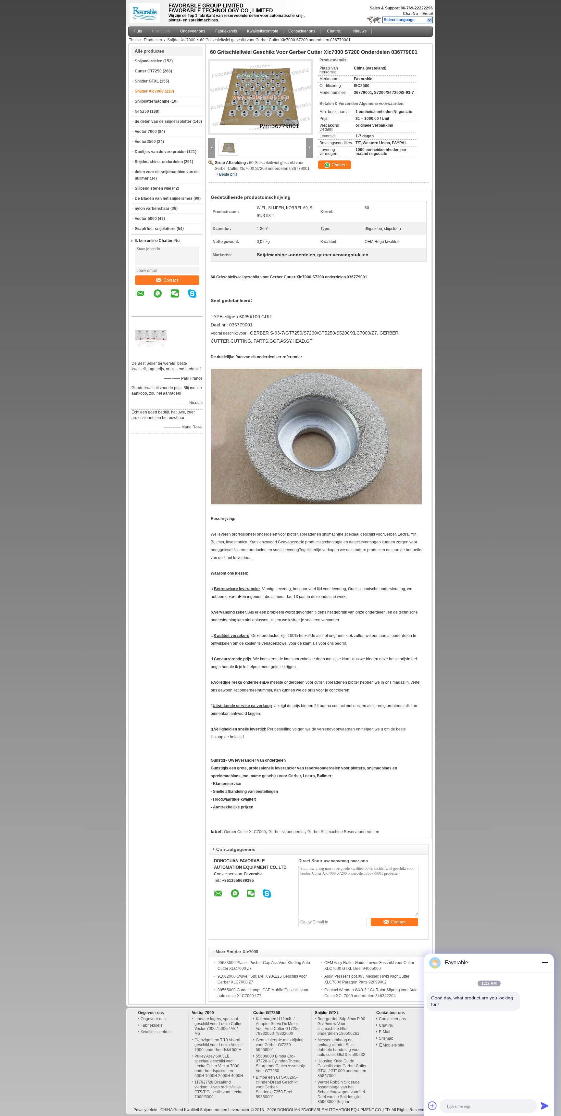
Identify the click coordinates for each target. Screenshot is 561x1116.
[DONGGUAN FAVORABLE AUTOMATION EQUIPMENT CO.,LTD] (429, 20)
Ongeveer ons (192, 31)
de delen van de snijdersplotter (163, 121)
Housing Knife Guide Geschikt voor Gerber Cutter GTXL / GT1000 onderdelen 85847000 (342, 1068)
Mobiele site (393, 1045)
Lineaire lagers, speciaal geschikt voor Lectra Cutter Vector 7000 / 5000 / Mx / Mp (218, 1026)
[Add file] (432, 1105)
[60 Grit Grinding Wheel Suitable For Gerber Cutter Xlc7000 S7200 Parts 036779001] (260, 97)
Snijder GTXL (147, 81)
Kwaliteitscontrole (262, 31)
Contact (171, 280)
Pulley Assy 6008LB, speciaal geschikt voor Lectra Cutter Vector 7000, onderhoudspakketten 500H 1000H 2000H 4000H (218, 1066)
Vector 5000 (146, 218)
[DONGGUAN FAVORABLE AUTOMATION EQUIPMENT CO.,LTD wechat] (179, 298)
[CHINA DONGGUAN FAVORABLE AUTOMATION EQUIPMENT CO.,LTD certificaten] (151, 355)
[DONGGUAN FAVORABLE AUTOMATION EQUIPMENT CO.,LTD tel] (140, 310)
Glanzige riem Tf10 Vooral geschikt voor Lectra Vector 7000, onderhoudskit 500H (218, 1045)
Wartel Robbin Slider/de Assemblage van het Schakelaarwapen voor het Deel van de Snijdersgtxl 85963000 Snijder (341, 1092)
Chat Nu (410, 13)
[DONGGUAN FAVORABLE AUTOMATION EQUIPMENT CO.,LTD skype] (196, 298)
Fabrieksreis (226, 31)
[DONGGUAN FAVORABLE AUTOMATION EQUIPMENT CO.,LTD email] (144, 298)
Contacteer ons (301, 31)
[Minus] (545, 963)
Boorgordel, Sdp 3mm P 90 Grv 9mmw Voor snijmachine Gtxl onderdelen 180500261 (341, 1026)
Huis (138, 31)
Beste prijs (228, 174)
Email (427, 13)
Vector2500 (145, 141)
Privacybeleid (145, 1110)
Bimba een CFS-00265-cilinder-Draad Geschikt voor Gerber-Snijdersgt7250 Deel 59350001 (277, 1087)
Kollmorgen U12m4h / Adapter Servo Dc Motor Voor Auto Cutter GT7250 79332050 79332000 (278, 1026)
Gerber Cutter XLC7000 (245, 832)
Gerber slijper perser (286, 832)
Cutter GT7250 (148, 71)
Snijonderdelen (148, 61)
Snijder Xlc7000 (181, 40)
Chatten (338, 164)
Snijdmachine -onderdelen (159, 161)
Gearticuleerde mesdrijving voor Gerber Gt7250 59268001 (280, 1045)
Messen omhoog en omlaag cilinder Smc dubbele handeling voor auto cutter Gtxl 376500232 (341, 1047)
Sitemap (386, 1038)
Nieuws (360, 31)
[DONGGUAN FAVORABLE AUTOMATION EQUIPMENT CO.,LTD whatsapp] (162, 298)
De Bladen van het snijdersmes (164, 198)
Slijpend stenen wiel (153, 188)
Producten (161, 31)
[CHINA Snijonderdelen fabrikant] (146, 11)
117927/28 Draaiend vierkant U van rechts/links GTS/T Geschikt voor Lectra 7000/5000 (218, 1089)
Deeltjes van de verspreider (160, 151)
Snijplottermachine (152, 101)
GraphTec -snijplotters (155, 228)
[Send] (545, 1105)
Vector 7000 (146, 131)
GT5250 (142, 111)
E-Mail (384, 1032)
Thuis (134, 40)
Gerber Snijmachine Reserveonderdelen (343, 832)
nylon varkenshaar (152, 208)
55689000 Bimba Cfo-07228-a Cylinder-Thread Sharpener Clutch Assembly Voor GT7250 (280, 1063)
